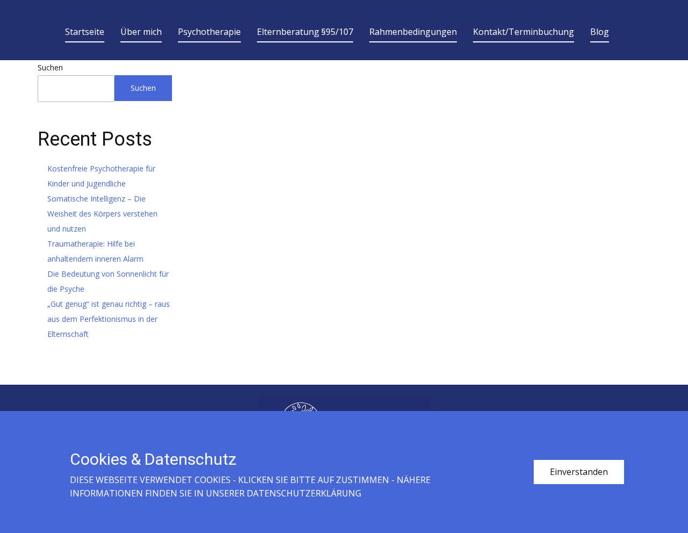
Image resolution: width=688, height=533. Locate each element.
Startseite (84, 32)
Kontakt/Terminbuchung (523, 32)
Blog (599, 32)
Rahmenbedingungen (413, 32)
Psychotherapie (209, 32)
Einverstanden (579, 472)
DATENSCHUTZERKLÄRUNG (304, 493)
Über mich (141, 32)
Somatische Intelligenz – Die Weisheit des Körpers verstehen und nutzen (102, 213)
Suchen (50, 67)
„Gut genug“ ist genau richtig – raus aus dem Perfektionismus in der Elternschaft (108, 319)
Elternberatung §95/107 (305, 32)
